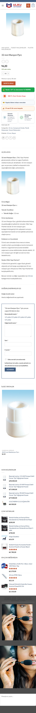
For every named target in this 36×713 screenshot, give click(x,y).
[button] (3, 5)
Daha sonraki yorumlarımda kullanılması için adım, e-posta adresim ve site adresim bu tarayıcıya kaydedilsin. (17, 362)
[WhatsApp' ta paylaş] (3, 138)
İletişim (23, 600)
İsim (6, 340)
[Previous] (3, 42)
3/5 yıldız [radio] (21, 317)
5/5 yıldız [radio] (8, 320)
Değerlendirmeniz (11, 323)
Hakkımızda (15, 600)
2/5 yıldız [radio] (14, 317)
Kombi (14, 598)
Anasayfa (7, 598)
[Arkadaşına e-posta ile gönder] (14, 138)
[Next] (9, 42)
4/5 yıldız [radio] (27, 317)
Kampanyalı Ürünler (19, 128)
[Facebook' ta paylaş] (7, 138)
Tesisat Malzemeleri (18, 48)
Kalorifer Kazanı (10, 599)
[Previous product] (6, 61)
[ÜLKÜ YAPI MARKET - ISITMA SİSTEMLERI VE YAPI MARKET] (13, 5)
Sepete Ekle (9, 83)
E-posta (7, 350)
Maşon (14, 133)
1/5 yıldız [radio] (8, 317)
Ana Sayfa (5, 48)
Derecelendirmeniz (11, 314)
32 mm (11, 128)
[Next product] (3, 61)
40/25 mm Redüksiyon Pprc (10, 452)
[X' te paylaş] (10, 138)
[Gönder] (28, 5)
